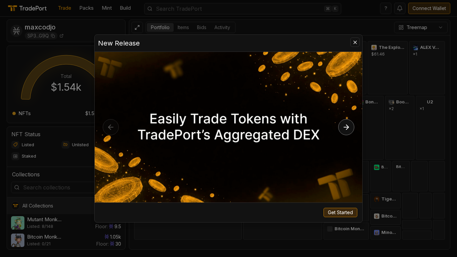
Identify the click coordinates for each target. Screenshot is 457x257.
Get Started (340, 212)
